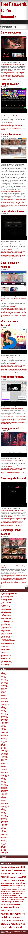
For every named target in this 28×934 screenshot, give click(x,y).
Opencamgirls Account (13, 478)
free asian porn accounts (16, 877)
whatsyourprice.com (17, 372)
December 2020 (4, 771)
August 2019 (4, 794)
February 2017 (4, 834)
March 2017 (3, 833)
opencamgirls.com (5, 524)
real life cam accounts (6, 420)
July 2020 (3, 778)
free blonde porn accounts (16, 885)
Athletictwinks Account (6, 631)
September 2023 (5, 722)
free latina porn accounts (6, 895)
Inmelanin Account (5, 617)
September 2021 (5, 757)
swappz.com (16, 128)
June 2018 (3, 810)
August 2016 (4, 843)
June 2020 (3, 779)
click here (10, 70)
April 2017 (3, 831)
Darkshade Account (11, 32)
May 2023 (3, 728)
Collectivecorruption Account (8, 640)
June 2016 (3, 846)
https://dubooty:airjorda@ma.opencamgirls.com (12, 510)
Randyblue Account (11, 134)
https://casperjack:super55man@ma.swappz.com (13, 115)
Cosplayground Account (7, 620)
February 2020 (4, 785)
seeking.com (12, 472)
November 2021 (4, 754)
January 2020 (4, 787)
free (6, 76)
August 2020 (4, 776)
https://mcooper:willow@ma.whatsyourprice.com (13, 357)
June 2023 (3, 726)
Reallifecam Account (12, 377)
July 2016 (3, 844)
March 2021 (3, 766)
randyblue (12, 203)
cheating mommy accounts (11, 309)
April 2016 (3, 849)
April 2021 (3, 765)
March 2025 (3, 695)
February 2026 (4, 680)
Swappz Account (10, 84)
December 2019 (4, 788)
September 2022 (5, 739)
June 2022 (3, 744)
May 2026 (3, 676)
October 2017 (4, 822)
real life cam (13, 419)
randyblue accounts (5, 205)
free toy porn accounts (17, 911)
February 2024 (4, 714)
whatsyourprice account (20, 370)
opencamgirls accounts (16, 522)
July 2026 (3, 673)
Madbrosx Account (5, 624)
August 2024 (4, 706)
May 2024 (3, 710)
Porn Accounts (4, 860)
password (7, 78)
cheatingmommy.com (5, 312)
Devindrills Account (5, 603)
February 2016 (4, 852)
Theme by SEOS (8, 932)
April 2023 (3, 729)
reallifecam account (21, 420)
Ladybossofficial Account (7, 594)
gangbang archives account (11, 576)
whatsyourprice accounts (6, 372)
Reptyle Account (5, 597)
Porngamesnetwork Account (7, 621)
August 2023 (4, 723)
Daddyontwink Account (6, 633)
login (13, 76)
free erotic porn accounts (11, 889)
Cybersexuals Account (6, 662)
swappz (19, 126)
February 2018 (4, 816)
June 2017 (3, 828)
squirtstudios (22, 255)
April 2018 (3, 813)
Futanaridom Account (6, 609)
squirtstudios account (5, 256)
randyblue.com (13, 205)
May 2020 (3, 781)
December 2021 (4, 753)
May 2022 (3, 745)
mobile (20, 76)
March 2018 (3, 815)
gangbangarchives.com (19, 579)
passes (2, 78)
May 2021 (3, 763)
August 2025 (4, 688)
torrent (2, 79)
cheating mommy (14, 308)
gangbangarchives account (20, 578)
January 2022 (4, 751)
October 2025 (4, 685)
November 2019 (4, 790)
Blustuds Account (5, 646)
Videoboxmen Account (6, 627)
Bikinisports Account (6, 618)
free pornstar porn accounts (16, 899)
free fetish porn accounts (12, 891)
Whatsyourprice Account (9, 323)
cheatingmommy (21, 309)
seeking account (21, 471)
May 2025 (3, 692)
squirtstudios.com (5, 258)
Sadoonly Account (5, 606)
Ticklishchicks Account (6, 636)
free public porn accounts (12, 902)
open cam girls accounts (10, 521)
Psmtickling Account (6, 634)
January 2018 (4, 818)
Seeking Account (10, 428)
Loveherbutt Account (6, 661)
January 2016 (4, 853)
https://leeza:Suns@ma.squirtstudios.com (11, 243)
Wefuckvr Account (5, 649)
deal (23, 75)
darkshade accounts (9, 75)
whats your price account (15, 369)
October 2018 (4, 805)
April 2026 (3, 677)
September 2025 (5, 686)
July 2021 (3, 760)
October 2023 (4, 720)
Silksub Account (5, 652)
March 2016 (3, 850)
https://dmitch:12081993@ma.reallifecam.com (12, 408)
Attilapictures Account (6, 614)
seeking (15, 471)
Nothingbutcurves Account (7, 656)
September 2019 (5, 793)
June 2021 (3, 762)
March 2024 (3, 713)
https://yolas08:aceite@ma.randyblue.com (11, 191)
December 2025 (4, 682)
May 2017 (3, 830)
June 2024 (3, 708)
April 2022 (3, 747)
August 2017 (4, 825)
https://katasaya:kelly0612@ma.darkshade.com (12, 64)
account (6, 72)
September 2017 (5, 824)
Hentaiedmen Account (6, 651)
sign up (23, 78)
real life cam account (21, 419)
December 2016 (4, 837)
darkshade (17, 73)
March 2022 (3, 748)
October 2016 (4, 840)
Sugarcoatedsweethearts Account (9, 593)
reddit (20, 78)
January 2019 (4, 800)
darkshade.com (17, 75)
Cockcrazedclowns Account (7, 596)
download (3, 76)
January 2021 (4, 769)
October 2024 (4, 703)
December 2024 (4, 700)
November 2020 (4, 772)
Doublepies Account (6, 639)
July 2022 (3, 743)
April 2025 (3, 694)
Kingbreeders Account (6, 599)
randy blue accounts (5, 203)
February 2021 (4, 768)
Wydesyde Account (5, 645)
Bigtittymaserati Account (7, 642)
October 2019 (4, 791)
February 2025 (4, 697)
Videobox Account (5, 625)
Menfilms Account (5, 637)
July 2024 (3, 707)
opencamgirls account (6, 522)
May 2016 (3, 847)
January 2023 (4, 734)
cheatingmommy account (6, 311)
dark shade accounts (9, 73)
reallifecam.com (14, 422)
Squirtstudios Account (13, 211)
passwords (11, 78)
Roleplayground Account (7, 622)
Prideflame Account (5, 628)
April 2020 (3, 782)
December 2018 (4, 802)
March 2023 (3, 731)
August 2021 (4, 759)
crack (11, 72)
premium (17, 78)
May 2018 (3, 812)
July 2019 (3, 796)
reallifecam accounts (5, 422)
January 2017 (4, 836)
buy (9, 72)
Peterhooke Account (6, 602)
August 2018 (4, 808)
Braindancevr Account (6, 608)
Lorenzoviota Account (6, 600)
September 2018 (5, 806)
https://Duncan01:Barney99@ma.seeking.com (12, 460)
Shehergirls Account (6, 659)
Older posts (3, 586)
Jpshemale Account (5, 658)
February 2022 (4, 750)
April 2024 (3, 711)
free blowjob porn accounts (9, 888)
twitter (8, 79)
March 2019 (3, 797)
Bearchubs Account (5, 630)
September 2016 (5, 841)
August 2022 (4, 741)
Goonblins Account (5, 611)
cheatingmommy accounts (18, 311)
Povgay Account (5, 654)
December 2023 (4, 717)
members (16, 76)
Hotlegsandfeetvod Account (7, 643)
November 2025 (4, 683)
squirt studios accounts (13, 255)
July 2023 (3, 725)
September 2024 (5, 704)
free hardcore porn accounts (15, 893)
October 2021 (4, 756)
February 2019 (4, 799)
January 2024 (4, 716)
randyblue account (19, 203)
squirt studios (20, 254)
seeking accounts (5, 472)
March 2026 (3, 679)
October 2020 (4, 774)
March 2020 (3, 784)
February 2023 (4, 732)
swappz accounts (9, 128)
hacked (9, 76)
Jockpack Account (5, 648)
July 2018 (3, 809)
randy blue (13, 202)
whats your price (6, 369)
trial (5, 79)
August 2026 (4, 672)
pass (23, 76)
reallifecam (13, 420)
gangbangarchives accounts (7, 579)
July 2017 (3, 827)
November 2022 (4, 737)
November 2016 (4, 839)
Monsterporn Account (6, 612)
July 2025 (3, 689)
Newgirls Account (5, 664)
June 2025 (3, 691)
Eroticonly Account (5, 605)
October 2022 (4, 738)
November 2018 (4, 803)
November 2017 (4, 821)
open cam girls (15, 519)
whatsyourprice (11, 370)
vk (10, 79)
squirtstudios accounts (16, 256)
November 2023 (4, 719)
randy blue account (20, 202)
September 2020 (5, 775)
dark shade (15, 72)
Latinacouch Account (6, 615)
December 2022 (4, 735)
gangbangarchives (9, 578)
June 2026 (3, 674)
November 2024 (4, 701)
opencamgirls (19, 521)
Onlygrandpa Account (6, 655)
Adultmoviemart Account (7, 665)
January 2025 (4, 698)
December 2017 (4, 819)
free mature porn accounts (13, 897)
